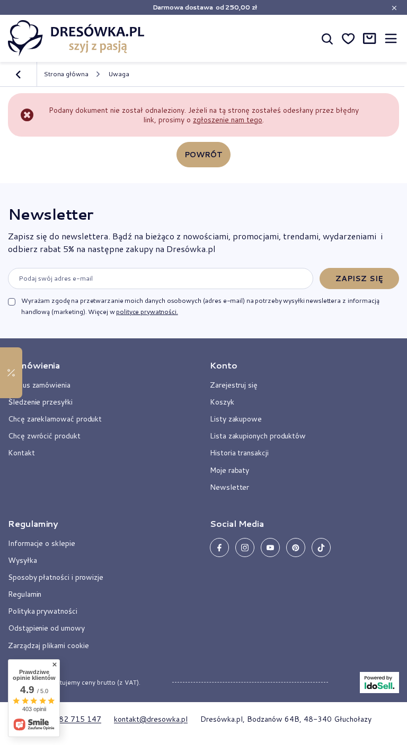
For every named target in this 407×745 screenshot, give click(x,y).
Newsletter (50, 213)
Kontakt (21, 452)
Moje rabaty (229, 470)
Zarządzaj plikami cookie (48, 645)
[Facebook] (219, 547)
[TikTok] (321, 547)
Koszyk (222, 402)
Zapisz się (359, 278)
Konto (223, 365)
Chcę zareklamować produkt (55, 419)
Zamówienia (34, 365)
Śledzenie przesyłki (40, 402)
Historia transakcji (239, 452)
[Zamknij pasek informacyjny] (394, 7)
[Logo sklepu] (76, 38)
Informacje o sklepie (41, 543)
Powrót (203, 154)
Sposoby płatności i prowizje (55, 577)
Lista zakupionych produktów (258, 435)
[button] (96, 370)
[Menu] (390, 38)
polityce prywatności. (147, 311)
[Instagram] (244, 547)
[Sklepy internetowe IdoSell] (379, 682)
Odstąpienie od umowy (46, 628)
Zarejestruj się (234, 385)
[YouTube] (270, 547)
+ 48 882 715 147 (68, 719)
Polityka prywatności (42, 611)
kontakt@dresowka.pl (151, 719)
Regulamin (24, 594)
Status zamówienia (39, 385)
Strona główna (65, 73)
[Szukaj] (326, 38)
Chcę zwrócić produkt (44, 435)
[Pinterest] (295, 547)
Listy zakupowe (236, 419)
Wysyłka (22, 560)
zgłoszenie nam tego (227, 119)
